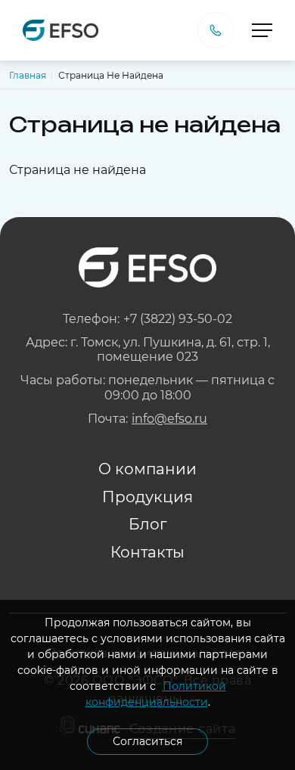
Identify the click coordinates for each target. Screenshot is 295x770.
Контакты (147, 552)
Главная (27, 75)
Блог (148, 524)
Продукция (147, 497)
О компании (147, 469)
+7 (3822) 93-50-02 (177, 319)
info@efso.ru (169, 418)
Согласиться (147, 741)
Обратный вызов (215, 30)
